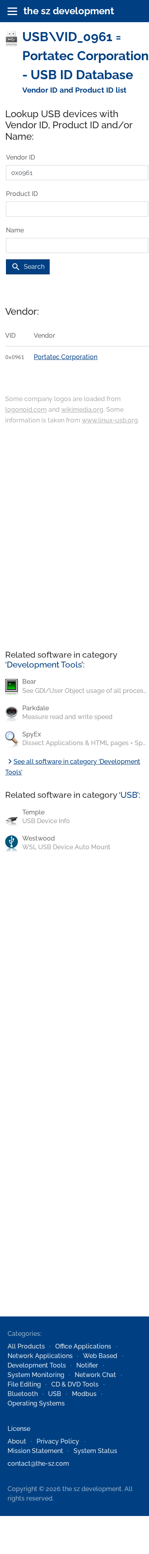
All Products (26, 1346)
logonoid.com (26, 409)
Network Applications (40, 1356)
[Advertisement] (74, 538)
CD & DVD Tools (75, 1384)
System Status (95, 1451)
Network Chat (95, 1375)
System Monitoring (36, 1375)
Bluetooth (23, 1394)
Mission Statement (35, 1451)
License (19, 1428)
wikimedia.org (82, 409)
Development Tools (44, 665)
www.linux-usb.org (110, 420)
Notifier (87, 1365)
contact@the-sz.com (38, 1463)
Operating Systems (36, 1403)
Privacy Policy (58, 1441)
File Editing (24, 1384)
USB (128, 795)
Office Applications (83, 1346)
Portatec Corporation (65, 357)
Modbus (84, 1394)
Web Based (100, 1356)
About (17, 1441)
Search (28, 267)
